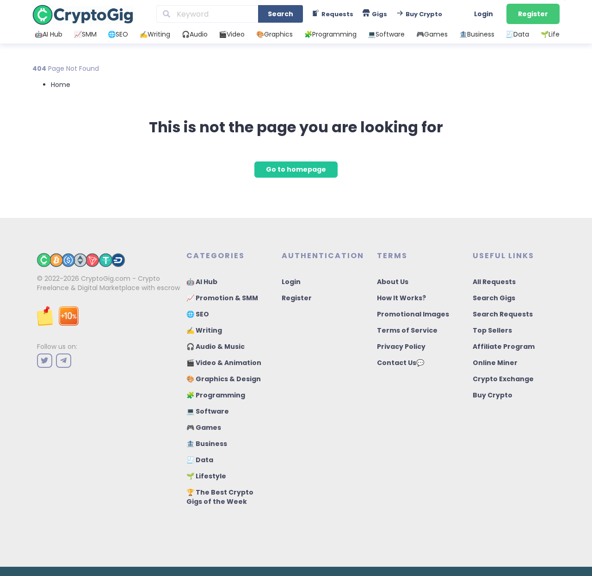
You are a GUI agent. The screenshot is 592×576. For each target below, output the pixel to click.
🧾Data (517, 34)
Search (280, 14)
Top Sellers (492, 330)
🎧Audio (195, 34)
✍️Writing (155, 34)
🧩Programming (330, 34)
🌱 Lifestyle (206, 476)
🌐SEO (118, 34)
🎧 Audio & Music (215, 346)
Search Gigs (494, 298)
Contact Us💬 (400, 362)
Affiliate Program (504, 346)
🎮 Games (203, 427)
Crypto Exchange (503, 379)
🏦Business (476, 34)
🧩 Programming (215, 395)
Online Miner (495, 362)
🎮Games (432, 34)
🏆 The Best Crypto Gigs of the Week (219, 497)
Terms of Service (407, 330)
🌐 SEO (197, 314)
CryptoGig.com (105, 278)
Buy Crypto (492, 395)
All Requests (494, 281)
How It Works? (401, 298)
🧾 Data (199, 460)
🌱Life (550, 34)
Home (60, 84)
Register (533, 14)
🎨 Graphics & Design (223, 379)
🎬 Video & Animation (223, 362)
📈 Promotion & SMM (222, 298)
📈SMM (85, 34)
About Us (392, 281)
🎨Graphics (274, 34)
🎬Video (232, 34)
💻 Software (207, 411)
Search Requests (503, 314)
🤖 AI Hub (201, 281)
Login (483, 14)
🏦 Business (206, 443)
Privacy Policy (401, 346)
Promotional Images (413, 314)
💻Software (386, 34)
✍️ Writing (204, 330)
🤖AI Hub (48, 34)
